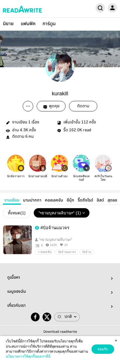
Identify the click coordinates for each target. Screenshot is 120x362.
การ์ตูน (49, 23)
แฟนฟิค (28, 23)
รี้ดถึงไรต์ (85, 200)
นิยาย (8, 23)
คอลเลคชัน (54, 200)
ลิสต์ (100, 200)
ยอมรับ (103, 349)
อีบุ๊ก (70, 200)
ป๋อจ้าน (86, 252)
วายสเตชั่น (45, 252)
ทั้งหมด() (17, 213)
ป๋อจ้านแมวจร (67, 252)
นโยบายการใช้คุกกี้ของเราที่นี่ (28, 356)
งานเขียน (12, 200)
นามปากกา (32, 200)
